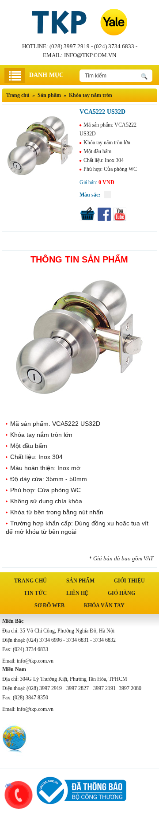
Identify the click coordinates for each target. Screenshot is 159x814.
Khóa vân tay (104, 605)
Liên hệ (77, 593)
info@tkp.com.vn (90, 55)
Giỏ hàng (121, 593)
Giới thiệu (129, 581)
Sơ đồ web (49, 605)
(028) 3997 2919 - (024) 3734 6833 (91, 46)
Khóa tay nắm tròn (90, 95)
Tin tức (35, 593)
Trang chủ (18, 95)
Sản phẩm (80, 581)
